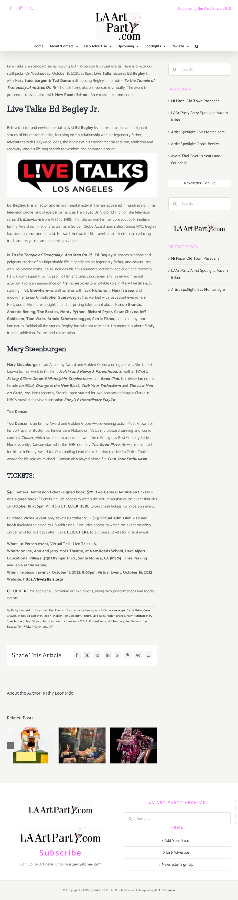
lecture (87, 615)
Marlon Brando (116, 615)
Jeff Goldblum (72, 615)
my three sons (70, 621)
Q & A (84, 621)
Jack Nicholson (53, 615)
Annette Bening (84, 610)
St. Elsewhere (116, 621)
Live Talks (99, 615)
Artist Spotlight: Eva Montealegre (198, 132)
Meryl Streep (32, 621)
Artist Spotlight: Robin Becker (195, 144)
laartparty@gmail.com (83, 864)
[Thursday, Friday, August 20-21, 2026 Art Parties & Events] (82, 745)
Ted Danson (133, 621)
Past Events (56, 610)
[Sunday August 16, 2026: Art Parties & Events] (133, 745)
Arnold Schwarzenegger (110, 610)
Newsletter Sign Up (200, 183)
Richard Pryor (97, 621)
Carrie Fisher (134, 610)
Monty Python (51, 621)
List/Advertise (177, 852)
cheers (21, 615)
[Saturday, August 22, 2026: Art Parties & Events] (30, 745)
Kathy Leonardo (21, 610)
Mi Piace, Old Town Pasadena (195, 101)
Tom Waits (24, 626)
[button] (196, 46)
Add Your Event (178, 840)
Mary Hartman (136, 615)
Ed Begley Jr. (35, 615)
